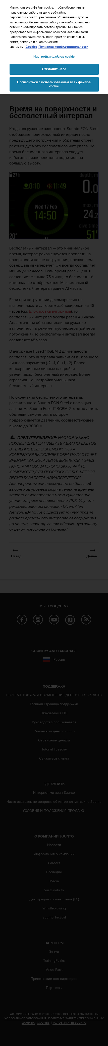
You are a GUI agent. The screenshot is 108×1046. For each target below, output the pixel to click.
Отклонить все (54, 69)
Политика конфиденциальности (63, 46)
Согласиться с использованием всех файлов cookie (54, 84)
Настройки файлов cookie (54, 57)
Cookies (31, 46)
